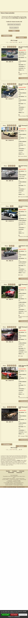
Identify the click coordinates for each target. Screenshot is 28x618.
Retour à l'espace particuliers (7, 12)
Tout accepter (5, 614)
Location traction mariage (14, 479)
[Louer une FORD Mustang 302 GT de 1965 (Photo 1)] (9, 379)
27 (21, 42)
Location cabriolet (5, 479)
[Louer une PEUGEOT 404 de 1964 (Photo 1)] (9, 179)
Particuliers (8, 471)
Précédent (7, 35)
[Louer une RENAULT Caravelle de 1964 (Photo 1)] (9, 97)
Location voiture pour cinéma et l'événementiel (13, 483)
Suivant (22, 37)
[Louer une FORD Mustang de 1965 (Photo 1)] (9, 298)
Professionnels (21, 471)
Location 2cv (10, 480)
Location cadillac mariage (8, 482)
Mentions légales (11, 472)
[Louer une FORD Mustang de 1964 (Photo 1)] (9, 139)
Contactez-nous (19, 472)
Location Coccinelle (16, 480)
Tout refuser (14, 614)
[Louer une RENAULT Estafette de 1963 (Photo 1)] (9, 60)
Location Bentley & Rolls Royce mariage (13, 481)
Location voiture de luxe (20, 478)
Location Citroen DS (8, 484)
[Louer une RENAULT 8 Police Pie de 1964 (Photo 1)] (9, 219)
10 (16, 42)
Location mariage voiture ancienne (9, 478)
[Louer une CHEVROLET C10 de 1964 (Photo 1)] (9, 259)
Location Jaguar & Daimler (18, 484)
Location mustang (23, 479)
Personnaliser (22, 614)
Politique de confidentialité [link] (14, 616)
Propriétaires (14, 471)
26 (19, 42)
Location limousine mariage (18, 482)
